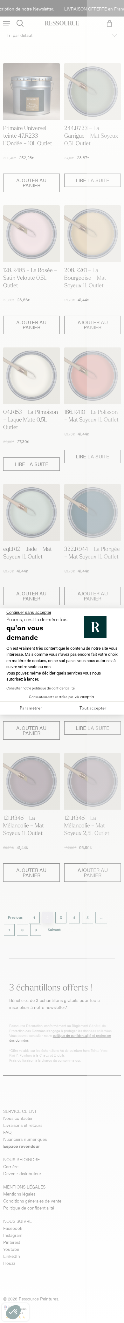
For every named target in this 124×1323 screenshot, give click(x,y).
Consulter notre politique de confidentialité (40, 688)
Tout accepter (93, 708)
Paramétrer (31, 708)
